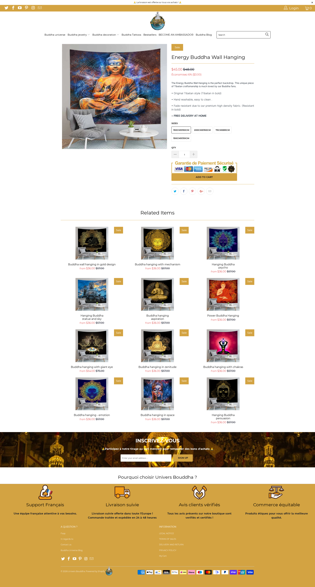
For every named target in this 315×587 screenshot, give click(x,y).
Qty (173, 147)
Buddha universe (54, 34)
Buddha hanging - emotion (92, 393)
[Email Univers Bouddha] (39, 8)
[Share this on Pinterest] (192, 191)
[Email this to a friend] (209, 191)
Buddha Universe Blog (72, 550)
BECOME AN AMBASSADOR (176, 34)
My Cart (163, 556)
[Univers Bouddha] (157, 21)
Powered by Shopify (95, 571)
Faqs (63, 533)
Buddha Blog (204, 34)
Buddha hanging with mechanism (157, 243)
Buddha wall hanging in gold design (92, 243)
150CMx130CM (181, 138)
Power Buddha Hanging (223, 294)
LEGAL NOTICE (166, 533)
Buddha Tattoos (131, 34)
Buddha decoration (104, 34)
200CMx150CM (202, 130)
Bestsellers (149, 34)
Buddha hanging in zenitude (157, 345)
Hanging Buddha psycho (223, 243)
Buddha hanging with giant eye (92, 345)
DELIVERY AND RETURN (171, 544)
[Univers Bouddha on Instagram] (33, 8)
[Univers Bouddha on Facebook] (13, 8)
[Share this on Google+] (201, 191)
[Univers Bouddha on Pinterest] (26, 8)
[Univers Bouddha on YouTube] (19, 8)
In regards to (67, 539)
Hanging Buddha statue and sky (92, 294)
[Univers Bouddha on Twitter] (6, 8)
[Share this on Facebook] (183, 191)
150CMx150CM (181, 130)
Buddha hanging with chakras (223, 345)
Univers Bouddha (76, 571)
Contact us (66, 544)
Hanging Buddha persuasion (223, 393)
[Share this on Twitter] (175, 191)
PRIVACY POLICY (167, 550)
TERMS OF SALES (167, 539)
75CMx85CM (223, 130)
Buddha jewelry (77, 34)
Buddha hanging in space (157, 393)
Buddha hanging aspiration (157, 294)
